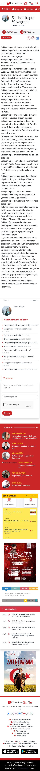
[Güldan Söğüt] (6, 455)
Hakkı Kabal (17, 483)
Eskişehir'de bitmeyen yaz (26, 466)
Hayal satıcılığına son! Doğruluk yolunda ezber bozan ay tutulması (24, 437)
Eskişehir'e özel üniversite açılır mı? (17, 350)
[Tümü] (37, 427)
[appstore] (11, 752)
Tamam (32, 768)
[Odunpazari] (20, 562)
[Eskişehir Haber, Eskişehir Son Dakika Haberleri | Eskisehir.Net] (20, 3)
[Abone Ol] (37, 38)
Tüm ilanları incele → (31, 496)
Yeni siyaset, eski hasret (21, 486)
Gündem (29, 9)
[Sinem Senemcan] (9, 463)
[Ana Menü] (3, 3)
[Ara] (37, 3)
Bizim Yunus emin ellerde (13, 346)
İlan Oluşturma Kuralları (17, 746)
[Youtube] (24, 713)
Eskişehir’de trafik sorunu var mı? (17, 369)
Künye (18, 741)
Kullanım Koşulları (10, 744)
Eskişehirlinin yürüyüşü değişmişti (17, 343)
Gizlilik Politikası (29, 741)
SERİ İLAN (9, 741)
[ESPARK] (20, 671)
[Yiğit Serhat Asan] (6, 474)
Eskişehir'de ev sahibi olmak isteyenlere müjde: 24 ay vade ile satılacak (23, 636)
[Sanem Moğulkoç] (6, 436)
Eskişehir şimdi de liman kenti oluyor (18, 363)
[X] (12, 713)
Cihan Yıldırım (17, 443)
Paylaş (7, 37)
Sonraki (33, 300)
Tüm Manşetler (21, 731)
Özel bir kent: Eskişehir (13, 335)
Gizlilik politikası (22, 768)
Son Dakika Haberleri (21, 733)
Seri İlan (7, 9)
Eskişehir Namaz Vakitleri (21, 724)
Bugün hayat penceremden (22, 476)
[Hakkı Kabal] (6, 484)
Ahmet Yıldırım (18, 25)
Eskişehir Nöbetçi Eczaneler (21, 720)
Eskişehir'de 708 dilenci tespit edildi (18, 329)
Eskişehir (18, 9)
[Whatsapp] (31, 713)
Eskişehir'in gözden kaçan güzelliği (17, 325)
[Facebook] (8, 713)
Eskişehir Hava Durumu (21, 722)
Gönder (7, 413)
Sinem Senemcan (25, 463)
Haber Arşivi (21, 736)
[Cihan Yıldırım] (6, 446)
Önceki (6, 300)
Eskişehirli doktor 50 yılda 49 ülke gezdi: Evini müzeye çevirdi (23, 615)
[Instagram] (16, 713)
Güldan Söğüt (17, 453)
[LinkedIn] (20, 713)
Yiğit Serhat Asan (19, 473)
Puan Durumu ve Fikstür (21, 729)
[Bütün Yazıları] (27, 320)
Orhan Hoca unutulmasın (13, 339)
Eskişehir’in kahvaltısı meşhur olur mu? (19, 356)
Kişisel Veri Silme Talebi (28, 744)
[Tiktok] (27, 713)
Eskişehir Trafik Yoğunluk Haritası (21, 726)
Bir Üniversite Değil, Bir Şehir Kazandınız (22, 457)
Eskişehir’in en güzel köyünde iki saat (24, 447)
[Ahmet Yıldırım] (5, 18)
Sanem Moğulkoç (19, 433)
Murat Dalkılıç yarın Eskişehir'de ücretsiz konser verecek (23, 643)
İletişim (30, 746)
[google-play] (29, 752)
